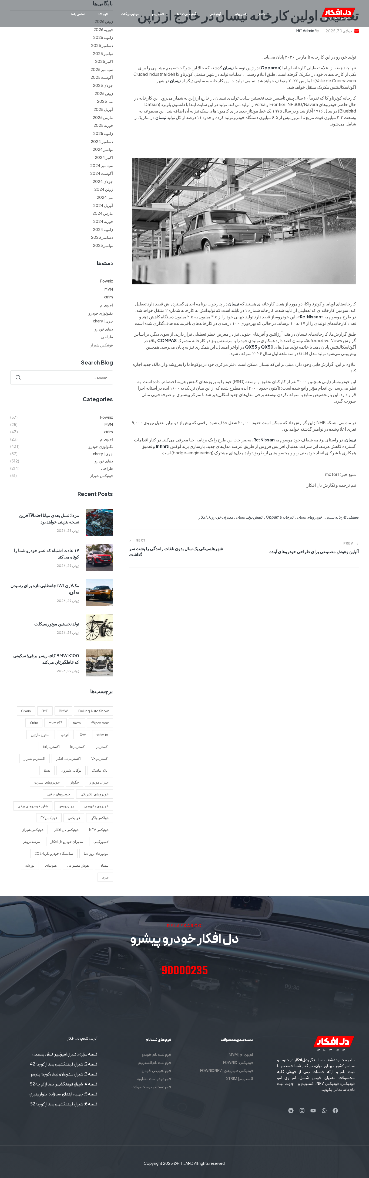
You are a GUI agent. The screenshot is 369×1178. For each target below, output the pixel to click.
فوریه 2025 (103, 125)
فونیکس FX (49, 818)
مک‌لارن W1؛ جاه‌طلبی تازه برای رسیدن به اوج (45, 589)
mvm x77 (55, 723)
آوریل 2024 (103, 205)
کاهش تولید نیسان (249, 517)
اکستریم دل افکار (68, 758)
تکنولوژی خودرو (101, 313)
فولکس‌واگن (99, 818)
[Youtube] (313, 1110)
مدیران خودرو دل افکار (215, 517)
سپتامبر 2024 (101, 165)
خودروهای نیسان (309, 517)
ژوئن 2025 (104, 93)
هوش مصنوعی (78, 865)
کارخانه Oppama (280, 517)
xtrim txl (102, 735)
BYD (45, 711)
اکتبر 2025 (104, 61)
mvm (77, 723)
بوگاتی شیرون (71, 770)
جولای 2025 (103, 85)
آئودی (65, 735)
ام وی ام (106, 304)
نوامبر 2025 (103, 53)
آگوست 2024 (101, 173)
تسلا (47, 770)
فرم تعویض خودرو (156, 1071)
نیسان (104, 865)
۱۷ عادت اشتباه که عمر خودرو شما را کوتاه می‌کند (46, 553)
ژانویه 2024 (103, 229)
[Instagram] (302, 1110)
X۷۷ (83, 735)
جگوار (74, 782)
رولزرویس (66, 806)
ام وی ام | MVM (241, 1055)
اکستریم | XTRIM (239, 1079)
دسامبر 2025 (102, 45)
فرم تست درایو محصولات (151, 1087)
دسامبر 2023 (102, 237)
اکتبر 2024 (104, 157)
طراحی (107, 336)
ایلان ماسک (100, 770)
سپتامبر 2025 (101, 69)
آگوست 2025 (101, 77)
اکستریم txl (51, 746)
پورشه (30, 865)
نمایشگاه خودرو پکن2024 (54, 853)
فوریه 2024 (103, 221)
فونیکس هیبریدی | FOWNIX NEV (226, 1071)
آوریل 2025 (103, 109)
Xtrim (34, 723)
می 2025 (105, 101)
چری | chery (103, 320)
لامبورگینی (101, 841)
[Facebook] (335, 1110)
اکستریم (102, 746)
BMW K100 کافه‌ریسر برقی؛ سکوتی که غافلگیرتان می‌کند (46, 659)
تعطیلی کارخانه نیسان (342, 517)
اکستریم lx (78, 746)
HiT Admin (305, 30)
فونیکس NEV (99, 830)
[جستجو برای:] (61, 376)
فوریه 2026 (103, 29)
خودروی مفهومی (96, 806)
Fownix (106, 280)
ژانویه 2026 (103, 37)
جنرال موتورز (99, 782)
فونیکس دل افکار (66, 830)
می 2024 (105, 197)
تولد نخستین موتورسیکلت (56, 624)
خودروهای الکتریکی (94, 794)
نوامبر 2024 (103, 149)
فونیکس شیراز (101, 344)
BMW (63, 711)
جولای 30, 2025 (339, 30)
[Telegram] (291, 1110)
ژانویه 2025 (103, 133)
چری (105, 877)
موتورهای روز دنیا (96, 853)
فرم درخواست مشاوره (154, 1079)
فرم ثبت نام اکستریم (154, 1063)
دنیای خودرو (104, 328)
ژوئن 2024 (103, 189)
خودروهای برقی (58, 794)
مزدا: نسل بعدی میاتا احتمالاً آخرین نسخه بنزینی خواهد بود (49, 518)
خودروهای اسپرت (47, 782)
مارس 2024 (102, 213)
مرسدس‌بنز (31, 841)
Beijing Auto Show (93, 711)
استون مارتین (41, 735)
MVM (109, 289)
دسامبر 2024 (102, 141)
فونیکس (74, 818)
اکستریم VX (100, 758)
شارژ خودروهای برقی (33, 806)
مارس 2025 (103, 117)
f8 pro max (100, 723)
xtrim (108, 296)
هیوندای (51, 865)
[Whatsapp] (324, 1110)
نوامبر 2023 (103, 245)
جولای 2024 (103, 181)
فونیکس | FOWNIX (238, 1063)
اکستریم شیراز (34, 758)
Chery (26, 711)
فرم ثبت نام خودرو (156, 1055)
